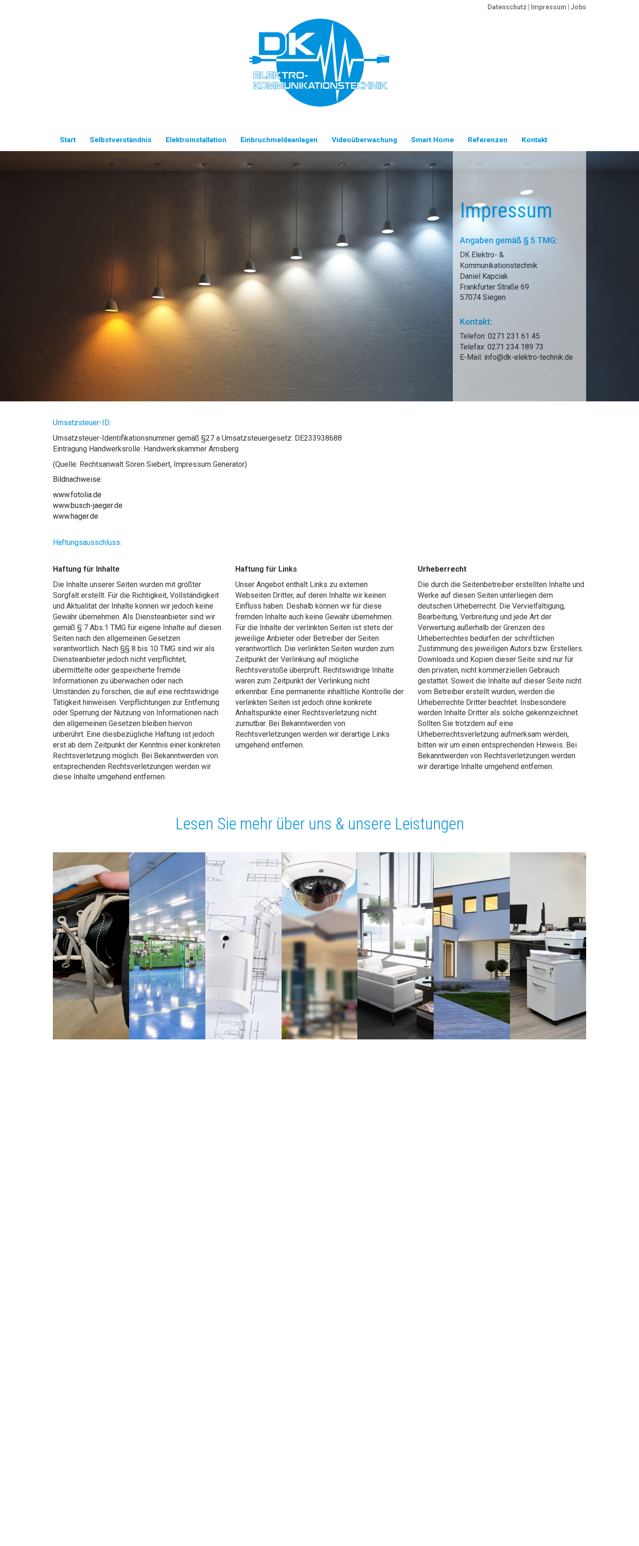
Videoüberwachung (364, 140)
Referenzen (488, 140)
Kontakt (534, 140)
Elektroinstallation (196, 140)
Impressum (548, 7)
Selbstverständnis (121, 140)
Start (68, 140)
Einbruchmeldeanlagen (279, 140)
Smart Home (432, 140)
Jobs (578, 7)
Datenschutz (507, 7)
